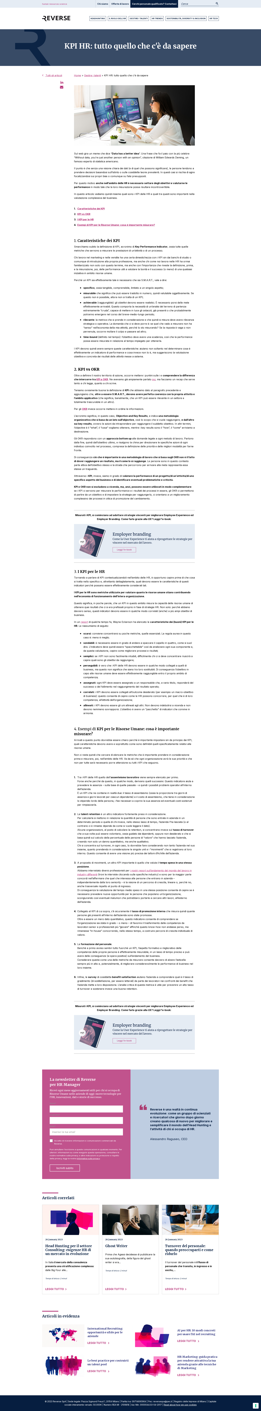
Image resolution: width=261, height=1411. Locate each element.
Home (77, 75)
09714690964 (139, 1401)
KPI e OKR (102, 379)
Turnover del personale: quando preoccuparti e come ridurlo (189, 1250)
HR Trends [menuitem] (157, 18)
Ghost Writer (116, 1246)
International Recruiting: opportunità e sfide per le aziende (105, 1332)
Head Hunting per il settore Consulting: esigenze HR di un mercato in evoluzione (68, 1250)
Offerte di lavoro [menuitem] (120, 4)
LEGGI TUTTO (54, 1289)
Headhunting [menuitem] (97, 18)
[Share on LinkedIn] (61, 82)
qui (153, 379)
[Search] (217, 4)
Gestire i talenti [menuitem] (139, 18)
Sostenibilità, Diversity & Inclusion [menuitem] (186, 18)
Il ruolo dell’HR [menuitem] (117, 18)
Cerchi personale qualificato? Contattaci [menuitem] (154, 4)
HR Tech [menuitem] (213, 18)
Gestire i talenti (92, 75)
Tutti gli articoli (53, 75)
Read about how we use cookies (180, 1404)
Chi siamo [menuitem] (102, 4)
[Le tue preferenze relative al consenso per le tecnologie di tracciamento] (256, 1406)
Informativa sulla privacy (88, 1158)
